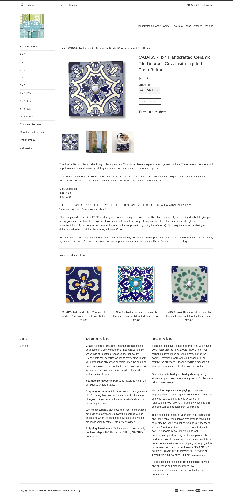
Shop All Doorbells (30, 46)
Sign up (73, 5)
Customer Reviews (30, 124)
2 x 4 (22, 54)
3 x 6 (22, 70)
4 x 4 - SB (25, 101)
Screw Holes (144, 85)
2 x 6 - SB (25, 93)
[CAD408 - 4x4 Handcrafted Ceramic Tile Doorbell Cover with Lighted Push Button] (136, 284)
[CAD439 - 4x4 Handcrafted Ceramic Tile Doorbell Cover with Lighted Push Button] (189, 284)
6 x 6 (22, 85)
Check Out (208, 5)
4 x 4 (22, 77)
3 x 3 (22, 62)
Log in (62, 5)
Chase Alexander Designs (49, 490)
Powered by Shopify (71, 490)
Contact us (26, 147)
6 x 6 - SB (25, 108)
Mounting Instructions (32, 132)
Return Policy (27, 140)
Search (24, 345)
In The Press (27, 116)
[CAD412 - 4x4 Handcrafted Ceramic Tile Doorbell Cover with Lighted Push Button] (83, 284)
